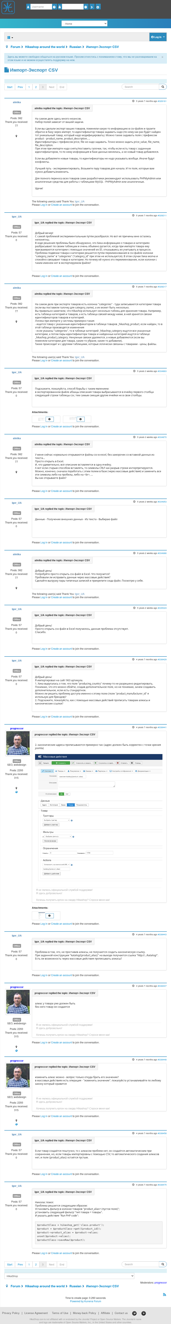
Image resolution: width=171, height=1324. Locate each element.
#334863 (162, 371)
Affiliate (105, 1313)
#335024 (162, 607)
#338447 (162, 985)
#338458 (162, 1133)
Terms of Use (60, 1313)
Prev (20, 87)
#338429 (162, 659)
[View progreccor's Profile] (18, 743)
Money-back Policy (84, 1313)
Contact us (121, 1313)
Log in (44, 204)
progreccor (17, 728)
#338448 (162, 1059)
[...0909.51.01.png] (98, 818)
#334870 (162, 437)
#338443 (162, 934)
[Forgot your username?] (54, 7)
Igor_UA (79, 201)
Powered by (77, 1301)
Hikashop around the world (45, 46)
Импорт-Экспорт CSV (102, 46)
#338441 (162, 727)
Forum (15, 46)
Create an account (61, 204)
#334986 (162, 553)
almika (17, 102)
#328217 (162, 286)
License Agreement (36, 1313)
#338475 (162, 1184)
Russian (75, 46)
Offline (17, 112)
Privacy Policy (11, 1313)
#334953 (162, 501)
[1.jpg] (42, 419)
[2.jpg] (73, 419)
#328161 (162, 101)
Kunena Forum (92, 1301)
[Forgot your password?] (86, 7)
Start (9, 87)
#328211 (162, 215)
